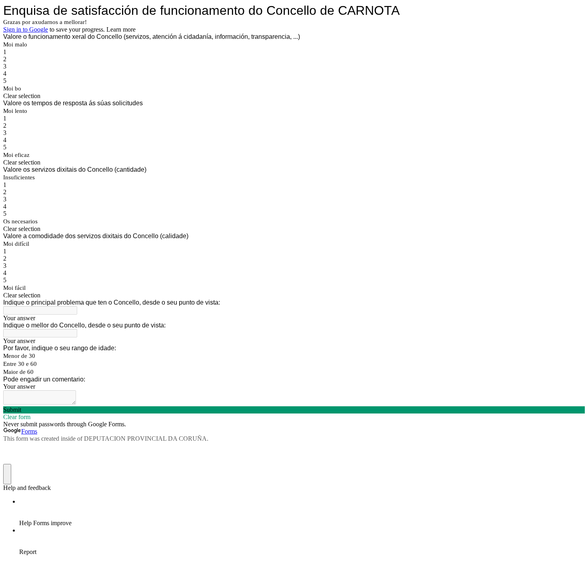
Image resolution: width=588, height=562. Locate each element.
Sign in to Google (25, 29)
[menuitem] (302, 512)
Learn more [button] (121, 29)
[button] (294, 96)
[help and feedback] (7, 474)
